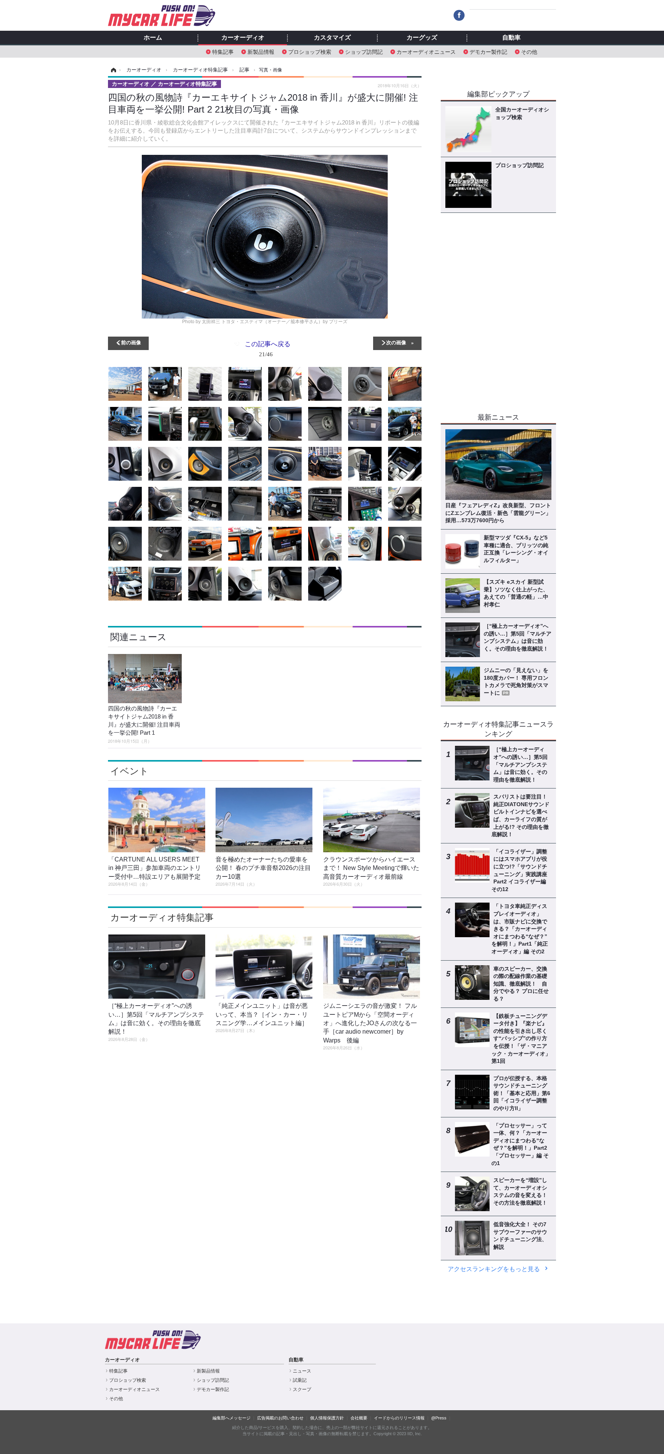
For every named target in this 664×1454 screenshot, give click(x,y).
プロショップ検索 (309, 51)
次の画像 (396, 342)
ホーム (153, 38)
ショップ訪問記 (364, 51)
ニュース (302, 1371)
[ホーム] (112, 70)
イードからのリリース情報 (399, 1418)
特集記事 (223, 51)
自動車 (511, 38)
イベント (129, 771)
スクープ (302, 1389)
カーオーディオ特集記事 (162, 917)
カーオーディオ (242, 38)
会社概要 (358, 1418)
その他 (529, 51)
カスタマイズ (332, 38)
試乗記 (300, 1380)
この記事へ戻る (267, 348)
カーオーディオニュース (426, 51)
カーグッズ (422, 38)
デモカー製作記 (488, 51)
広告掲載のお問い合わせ (280, 1418)
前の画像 (131, 342)
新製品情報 (260, 51)
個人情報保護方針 (327, 1418)
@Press (439, 1418)
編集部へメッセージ (231, 1418)
